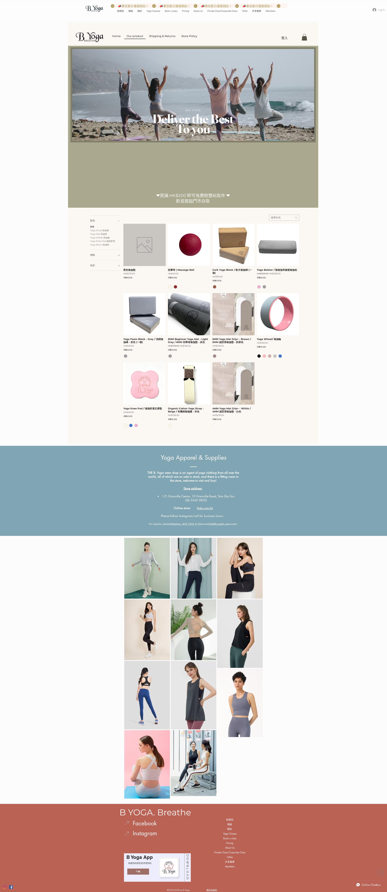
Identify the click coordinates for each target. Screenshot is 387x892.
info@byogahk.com (219, 524)
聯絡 (229, 824)
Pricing (229, 843)
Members (229, 866)
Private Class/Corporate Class (229, 852)
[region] (156, 867)
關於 (229, 829)
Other (230, 857)
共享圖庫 (230, 861)
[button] (153, 11)
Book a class (229, 838)
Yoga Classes (230, 833)
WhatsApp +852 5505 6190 (185, 524)
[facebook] (11, 887)
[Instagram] (5, 887)
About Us (230, 847)
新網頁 (229, 819)
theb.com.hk (205, 508)
